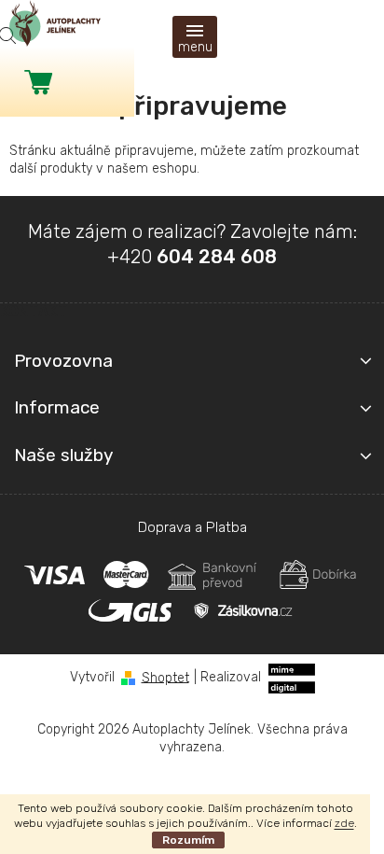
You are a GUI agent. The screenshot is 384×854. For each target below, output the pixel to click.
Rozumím (188, 840)
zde (344, 823)
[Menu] (194, 37)
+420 (192, 256)
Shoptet (165, 677)
